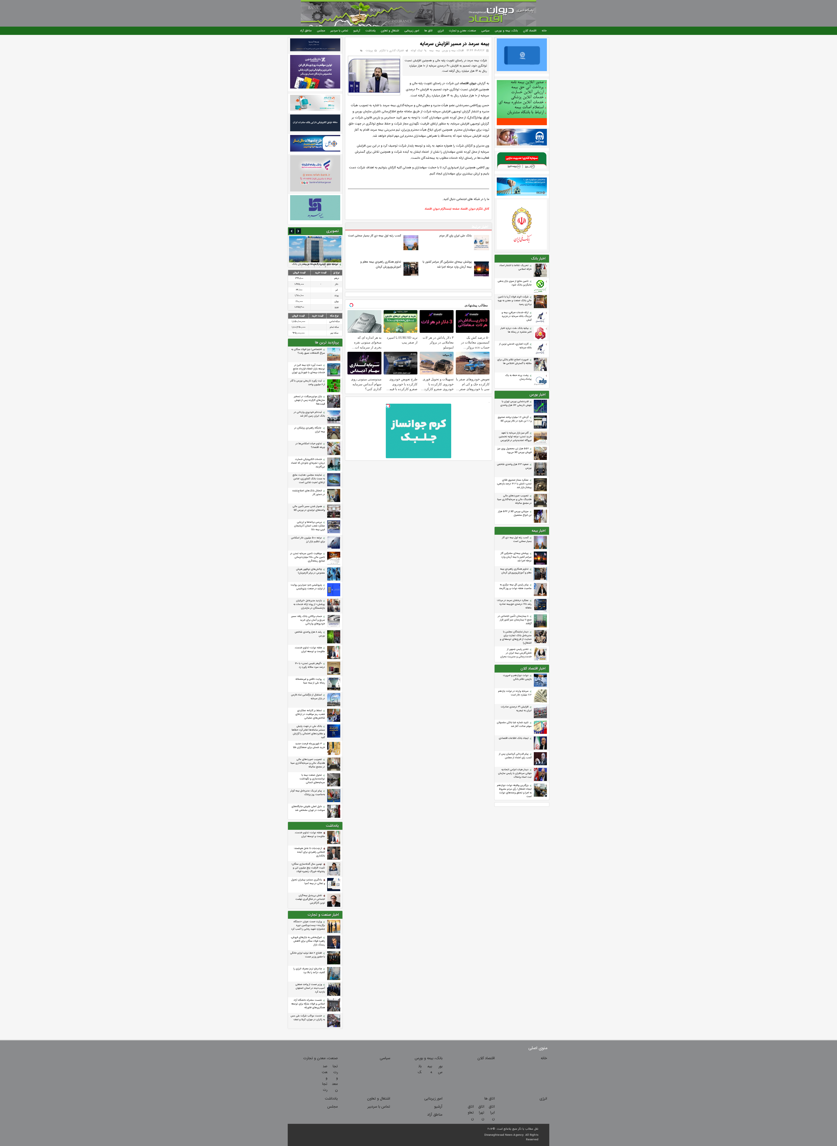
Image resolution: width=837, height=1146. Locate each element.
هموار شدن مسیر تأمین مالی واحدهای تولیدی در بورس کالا (309, 508)
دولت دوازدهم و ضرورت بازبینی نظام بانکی (517, 677)
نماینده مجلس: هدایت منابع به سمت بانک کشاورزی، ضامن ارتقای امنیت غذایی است (309, 478)
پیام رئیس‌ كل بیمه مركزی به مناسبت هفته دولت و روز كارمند (515, 586)
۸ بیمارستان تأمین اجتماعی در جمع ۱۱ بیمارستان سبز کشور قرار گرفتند (515, 619)
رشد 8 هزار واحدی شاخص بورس (310, 634)
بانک (420, 1069)
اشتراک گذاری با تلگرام (391, 50)
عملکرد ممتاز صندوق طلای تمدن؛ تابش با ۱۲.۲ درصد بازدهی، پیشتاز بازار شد (514, 483)
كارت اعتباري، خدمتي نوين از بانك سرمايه (515, 346)
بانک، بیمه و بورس (506, 30)
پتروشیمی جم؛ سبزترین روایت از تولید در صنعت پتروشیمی (308, 587)
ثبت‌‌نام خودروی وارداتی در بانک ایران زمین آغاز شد (309, 414)
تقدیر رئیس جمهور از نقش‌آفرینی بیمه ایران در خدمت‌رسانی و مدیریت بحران (516, 653)
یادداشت (370, 30)
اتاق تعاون (471, 1112)
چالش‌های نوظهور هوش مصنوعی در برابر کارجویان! (310, 571)
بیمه (431, 50)
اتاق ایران (492, 1112)
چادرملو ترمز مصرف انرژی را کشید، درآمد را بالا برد (309, 970)
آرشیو (356, 30)
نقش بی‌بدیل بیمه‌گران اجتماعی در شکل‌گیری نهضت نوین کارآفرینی (310, 899)
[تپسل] (388, 406)
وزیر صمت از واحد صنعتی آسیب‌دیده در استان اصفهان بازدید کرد (310, 988)
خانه (544, 30)
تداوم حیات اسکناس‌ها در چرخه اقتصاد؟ (310, 445)
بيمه (438, 50)
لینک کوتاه (416, 50)
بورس (440, 1069)
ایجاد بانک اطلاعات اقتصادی (514, 738)
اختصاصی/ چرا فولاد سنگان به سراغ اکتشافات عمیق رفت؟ (308, 351)
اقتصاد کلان (529, 30)
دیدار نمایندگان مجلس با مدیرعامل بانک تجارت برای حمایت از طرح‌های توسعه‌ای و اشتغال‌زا (516, 637)
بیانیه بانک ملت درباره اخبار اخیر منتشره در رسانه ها (516, 330)
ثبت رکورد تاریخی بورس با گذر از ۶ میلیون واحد (307, 382)
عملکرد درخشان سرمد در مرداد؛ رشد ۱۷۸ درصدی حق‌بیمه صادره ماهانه (514, 604)
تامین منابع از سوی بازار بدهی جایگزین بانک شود (515, 283)
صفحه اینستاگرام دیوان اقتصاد (442, 209)
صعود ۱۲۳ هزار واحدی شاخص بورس (514, 466)
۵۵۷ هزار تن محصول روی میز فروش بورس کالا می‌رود (514, 450)
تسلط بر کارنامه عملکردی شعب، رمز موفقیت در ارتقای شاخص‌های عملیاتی (310, 714)
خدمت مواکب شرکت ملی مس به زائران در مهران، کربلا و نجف (308, 1017)
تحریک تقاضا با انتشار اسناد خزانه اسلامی (515, 267)
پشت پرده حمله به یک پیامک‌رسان (518, 377)
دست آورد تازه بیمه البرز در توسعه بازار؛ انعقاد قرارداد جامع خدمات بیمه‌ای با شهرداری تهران (308, 368)
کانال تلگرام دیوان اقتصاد (474, 209)
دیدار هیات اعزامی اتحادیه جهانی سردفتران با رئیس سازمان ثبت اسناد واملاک (515, 773)
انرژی (441, 30)
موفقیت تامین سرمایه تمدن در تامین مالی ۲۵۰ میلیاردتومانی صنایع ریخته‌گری (307, 557)
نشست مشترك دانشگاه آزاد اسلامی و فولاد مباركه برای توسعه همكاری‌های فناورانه (308, 1003)
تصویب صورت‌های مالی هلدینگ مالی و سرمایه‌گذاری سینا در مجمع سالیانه (514, 499)
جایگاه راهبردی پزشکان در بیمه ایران (309, 430)
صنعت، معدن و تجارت (462, 30)
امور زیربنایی (411, 30)
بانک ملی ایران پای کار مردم (455, 235)
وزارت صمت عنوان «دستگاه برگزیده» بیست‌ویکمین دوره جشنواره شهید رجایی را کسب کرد (308, 925)
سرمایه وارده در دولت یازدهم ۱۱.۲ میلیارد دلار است (515, 693)
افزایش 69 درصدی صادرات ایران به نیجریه (516, 708)
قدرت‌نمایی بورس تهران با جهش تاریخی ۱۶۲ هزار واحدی (516, 403)
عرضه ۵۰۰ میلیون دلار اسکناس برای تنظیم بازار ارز (308, 539)
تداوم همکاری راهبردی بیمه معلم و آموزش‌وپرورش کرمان (516, 571)
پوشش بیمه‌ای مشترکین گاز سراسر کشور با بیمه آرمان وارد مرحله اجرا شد (516, 557)
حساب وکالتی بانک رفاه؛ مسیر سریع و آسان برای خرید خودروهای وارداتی (308, 620)
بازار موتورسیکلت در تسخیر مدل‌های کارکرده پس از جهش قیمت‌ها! (309, 400)
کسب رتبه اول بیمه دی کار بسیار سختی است (517, 539)
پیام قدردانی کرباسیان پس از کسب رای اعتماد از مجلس (515, 756)
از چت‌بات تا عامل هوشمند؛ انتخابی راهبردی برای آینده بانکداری (309, 852)
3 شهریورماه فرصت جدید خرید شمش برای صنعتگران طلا (309, 745)
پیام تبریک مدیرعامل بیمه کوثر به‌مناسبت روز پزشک (307, 792)
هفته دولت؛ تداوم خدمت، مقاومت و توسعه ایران (310, 649)
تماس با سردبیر (339, 30)
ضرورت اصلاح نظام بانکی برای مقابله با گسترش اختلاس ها (514, 361)
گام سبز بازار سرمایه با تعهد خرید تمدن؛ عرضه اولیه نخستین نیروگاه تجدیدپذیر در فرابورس (515, 436)
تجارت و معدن (335, 1078)
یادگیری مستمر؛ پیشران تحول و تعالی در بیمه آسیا (308, 881)
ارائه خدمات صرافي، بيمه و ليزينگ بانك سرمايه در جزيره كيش (517, 316)
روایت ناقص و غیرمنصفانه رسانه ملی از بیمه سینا (310, 681)
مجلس (321, 30)
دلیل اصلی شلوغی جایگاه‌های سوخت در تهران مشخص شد (308, 808)
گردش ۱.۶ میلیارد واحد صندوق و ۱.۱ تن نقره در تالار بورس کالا (515, 419)
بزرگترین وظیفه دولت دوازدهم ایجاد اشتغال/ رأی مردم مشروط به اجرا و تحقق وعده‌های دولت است (514, 791)
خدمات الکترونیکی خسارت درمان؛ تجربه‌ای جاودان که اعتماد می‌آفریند (308, 463)
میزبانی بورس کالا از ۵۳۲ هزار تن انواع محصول (515, 513)
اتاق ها (428, 30)
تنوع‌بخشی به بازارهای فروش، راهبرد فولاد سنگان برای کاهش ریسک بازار (308, 941)
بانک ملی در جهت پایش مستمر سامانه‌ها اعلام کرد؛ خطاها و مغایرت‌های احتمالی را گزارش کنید (308, 731)
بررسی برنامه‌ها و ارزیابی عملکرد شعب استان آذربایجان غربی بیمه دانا (309, 525)
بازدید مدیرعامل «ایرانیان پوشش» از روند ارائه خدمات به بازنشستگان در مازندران (309, 604)
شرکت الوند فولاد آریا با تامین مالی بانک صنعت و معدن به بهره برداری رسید (515, 300)
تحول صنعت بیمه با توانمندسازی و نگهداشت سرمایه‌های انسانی (312, 778)
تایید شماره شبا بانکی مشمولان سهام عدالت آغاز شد (514, 724)
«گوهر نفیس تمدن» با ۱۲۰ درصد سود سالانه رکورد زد (310, 665)
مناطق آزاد (306, 30)
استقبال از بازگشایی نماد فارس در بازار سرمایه (308, 696)
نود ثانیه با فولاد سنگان (326, 264)
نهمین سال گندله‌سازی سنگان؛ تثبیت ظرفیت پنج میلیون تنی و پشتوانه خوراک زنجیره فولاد (308, 867)
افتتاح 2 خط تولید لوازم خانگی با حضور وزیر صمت (307, 955)
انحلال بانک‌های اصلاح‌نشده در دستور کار (308, 492)
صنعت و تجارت (324, 1078)
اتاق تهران (481, 1112)
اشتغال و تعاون (390, 30)
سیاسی (485, 30)
